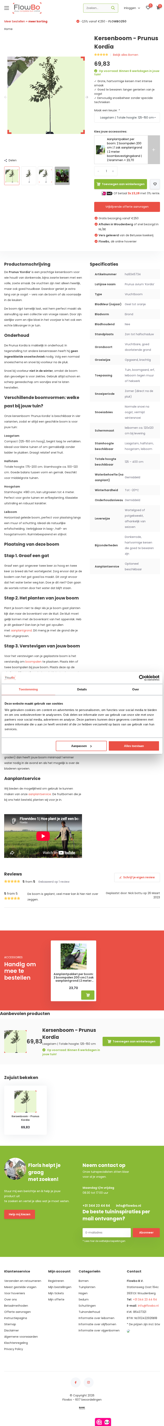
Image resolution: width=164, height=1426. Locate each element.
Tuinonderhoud (89, 1312)
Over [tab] (135, 689)
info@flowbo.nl (128, 1205)
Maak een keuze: (107, 110)
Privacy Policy (13, 1349)
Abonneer (146, 1233)
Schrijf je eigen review (139, 877)
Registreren (56, 1281)
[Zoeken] (113, 8)
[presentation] (5, 97)
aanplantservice (39, 794)
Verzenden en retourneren (22, 1281)
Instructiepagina (15, 1318)
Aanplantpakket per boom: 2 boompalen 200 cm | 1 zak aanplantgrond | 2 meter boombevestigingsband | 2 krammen (74, 977)
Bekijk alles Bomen (125, 55)
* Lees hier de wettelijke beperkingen (104, 1241)
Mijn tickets (56, 1293)
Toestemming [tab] (28, 689)
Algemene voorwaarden (21, 1337)
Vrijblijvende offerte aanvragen (127, 207)
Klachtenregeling (16, 1343)
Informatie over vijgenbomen (99, 1330)
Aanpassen (79, 746)
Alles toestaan (134, 746)
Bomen (84, 1281)
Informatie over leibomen (96, 1318)
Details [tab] (82, 689)
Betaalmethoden (16, 1306)
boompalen (33, 662)
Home (8, 29)
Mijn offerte (56, 1299)
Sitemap (10, 1324)
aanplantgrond (21, 630)
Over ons (10, 1299)
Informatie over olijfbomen (97, 1324)
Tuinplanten (87, 1287)
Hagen (83, 1293)
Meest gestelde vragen (20, 1287)
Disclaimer (11, 1330)
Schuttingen (87, 1306)
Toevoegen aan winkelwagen (123, 184)
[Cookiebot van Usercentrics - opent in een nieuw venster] (141, 678)
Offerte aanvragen (17, 1312)
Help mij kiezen (19, 1214)
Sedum (84, 1299)
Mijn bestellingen (59, 1287)
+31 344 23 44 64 (96, 1205)
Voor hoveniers (14, 1293)
